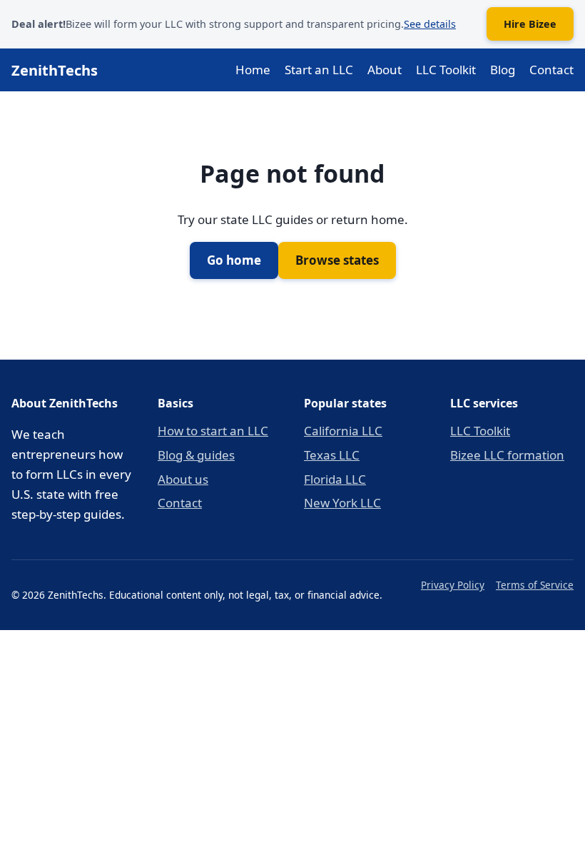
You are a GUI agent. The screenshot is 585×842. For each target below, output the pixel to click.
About (384, 69)
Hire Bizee (530, 24)
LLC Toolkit (446, 69)
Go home (234, 260)
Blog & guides (196, 455)
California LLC (343, 430)
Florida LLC (335, 479)
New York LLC (342, 502)
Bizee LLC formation (507, 455)
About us (183, 479)
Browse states (337, 260)
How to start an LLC (213, 430)
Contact (551, 69)
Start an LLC (319, 69)
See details (430, 24)
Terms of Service (535, 585)
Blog (502, 69)
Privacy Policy (452, 585)
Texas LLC (332, 455)
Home (252, 69)
